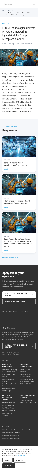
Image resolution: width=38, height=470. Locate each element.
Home (4, 10)
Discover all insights (9, 258)
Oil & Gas (5, 430)
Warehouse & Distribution (10, 435)
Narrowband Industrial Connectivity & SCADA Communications (27, 381)
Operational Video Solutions (8, 380)
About (4, 446)
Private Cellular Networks (25, 371)
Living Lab (26, 446)
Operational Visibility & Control (27, 396)
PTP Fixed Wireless (8, 405)
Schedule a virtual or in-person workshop (16, 294)
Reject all (19, 460)
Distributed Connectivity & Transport (7, 397)
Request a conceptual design (15, 301)
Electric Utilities (27, 430)
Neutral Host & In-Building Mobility (26, 375)
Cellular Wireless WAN (9, 402)
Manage (7, 460)
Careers (18, 446)
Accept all (8, 465)
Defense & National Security (11, 438)
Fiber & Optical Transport (7, 414)
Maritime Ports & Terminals (11, 433)
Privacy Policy (20, 455)
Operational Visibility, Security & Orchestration (28, 401)
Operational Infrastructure (7, 365)
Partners (11, 446)
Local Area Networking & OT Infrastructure (9, 371)
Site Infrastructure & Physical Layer (8, 390)
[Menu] (34, 4)
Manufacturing (15, 430)
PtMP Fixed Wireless (8, 408)
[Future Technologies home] (7, 4)
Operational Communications (26, 365)
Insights (10, 10)
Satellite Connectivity (8, 411)
